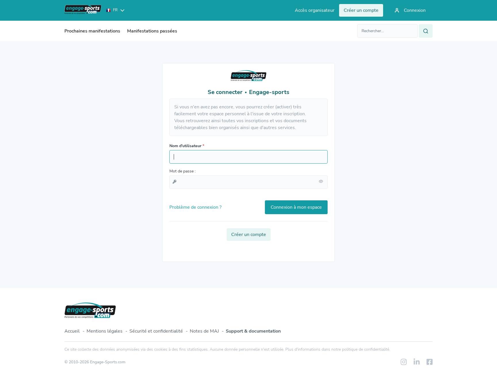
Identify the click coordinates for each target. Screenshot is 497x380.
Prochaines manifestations (92, 31)
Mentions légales (105, 331)
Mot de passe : (182, 171)
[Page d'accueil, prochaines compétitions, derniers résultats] (83, 10)
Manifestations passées (152, 31)
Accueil (72, 331)
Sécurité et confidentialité (156, 331)
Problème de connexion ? (195, 207)
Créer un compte (248, 234)
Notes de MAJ (204, 331)
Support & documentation (253, 331)
